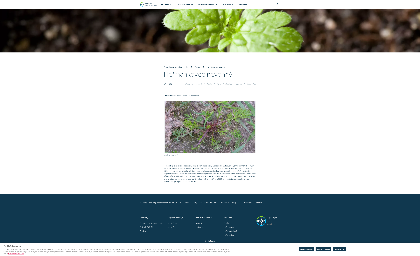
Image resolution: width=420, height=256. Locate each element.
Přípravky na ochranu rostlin (151, 223)
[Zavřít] (416, 249)
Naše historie (229, 227)
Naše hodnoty (230, 235)
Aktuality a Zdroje (185, 4)
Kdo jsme (228, 4)
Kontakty (243, 4)
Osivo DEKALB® (146, 227)
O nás (226, 223)
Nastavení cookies (306, 249)
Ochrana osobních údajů (16, 254)
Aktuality (199, 223)
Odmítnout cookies (323, 249)
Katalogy (200, 227)
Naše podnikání (230, 231)
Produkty (166, 4)
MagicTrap (172, 227)
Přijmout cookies (339, 249)
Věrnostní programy (208, 4)
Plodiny (143, 231)
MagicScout (173, 223)
